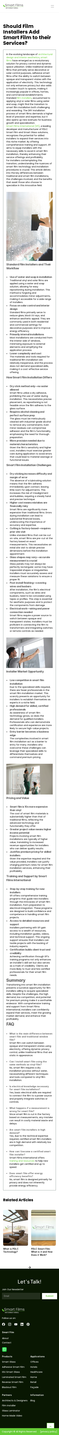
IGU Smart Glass (11, 1372)
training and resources (21, 1160)
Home (33, 1377)
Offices (34, 1361)
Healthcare (36, 1372)
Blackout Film (9, 1387)
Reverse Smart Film (12, 1382)
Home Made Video (12, 1415)
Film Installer (9, 1405)
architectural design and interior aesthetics (29, 56)
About (5, 1338)
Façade (34, 1387)
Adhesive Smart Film (13, 1367)
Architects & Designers (15, 1400)
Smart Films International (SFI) (23, 126)
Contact (6, 1342)
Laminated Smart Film (14, 1377)
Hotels (33, 1367)
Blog (32, 1400)
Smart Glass (9, 1361)
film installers (24, 98)
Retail (33, 1382)
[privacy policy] (48, 1431)
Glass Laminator (11, 1410)
